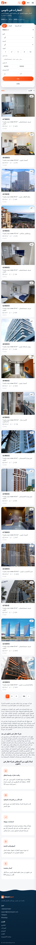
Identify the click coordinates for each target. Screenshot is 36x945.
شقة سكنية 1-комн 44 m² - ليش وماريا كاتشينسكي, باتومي (17, 459)
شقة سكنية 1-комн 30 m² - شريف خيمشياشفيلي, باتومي (17, 122)
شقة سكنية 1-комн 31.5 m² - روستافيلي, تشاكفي (17, 233)
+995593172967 (19, 3)
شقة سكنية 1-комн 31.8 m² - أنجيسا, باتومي (15, 160)
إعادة (18, 83)
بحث (18, 78)
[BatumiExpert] (4, 2)
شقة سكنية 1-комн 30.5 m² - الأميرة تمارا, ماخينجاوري (15, 420)
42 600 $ (6, 267)
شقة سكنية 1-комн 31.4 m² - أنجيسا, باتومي (15, 535)
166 (24, 696)
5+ (30, 52)
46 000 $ (6, 157)
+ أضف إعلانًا (24, 3)
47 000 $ (6, 119)
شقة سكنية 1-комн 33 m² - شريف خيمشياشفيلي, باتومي (17, 271)
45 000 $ (6, 682)
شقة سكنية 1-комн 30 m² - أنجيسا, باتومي (15, 383)
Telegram (4, 915)
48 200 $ (6, 344)
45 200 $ (6, 569)
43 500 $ (6, 231)
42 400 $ (6, 644)
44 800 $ (6, 455)
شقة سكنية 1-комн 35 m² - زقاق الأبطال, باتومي (16, 197)
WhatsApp (4, 917)
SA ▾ (28, 2)
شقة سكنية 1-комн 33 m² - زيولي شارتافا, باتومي (17, 346)
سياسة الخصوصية (6, 937)
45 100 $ (6, 194)
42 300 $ (6, 417)
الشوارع (3, 931)
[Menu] (33, 3)
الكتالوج (3, 925)
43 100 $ (6, 605)
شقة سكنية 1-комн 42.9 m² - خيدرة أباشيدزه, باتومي (18, 571)
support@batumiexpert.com (9, 912)
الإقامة (3, 934)
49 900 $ (6, 380)
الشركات (3, 928)
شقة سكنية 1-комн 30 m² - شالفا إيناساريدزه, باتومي (18, 685)
